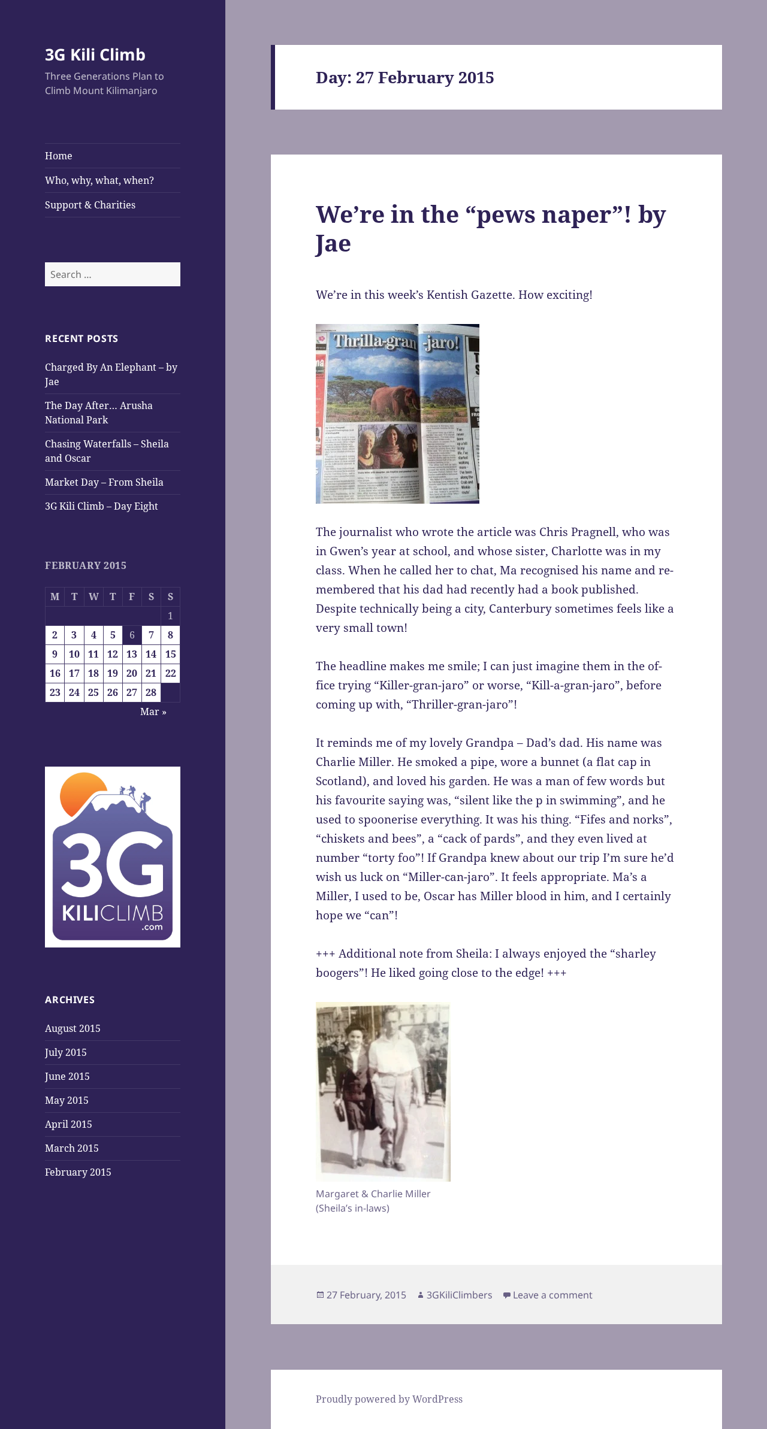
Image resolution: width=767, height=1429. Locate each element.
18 (93, 673)
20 (131, 673)
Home (59, 155)
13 (131, 654)
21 (151, 673)
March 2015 (72, 1148)
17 (74, 673)
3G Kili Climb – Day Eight (101, 506)
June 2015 (67, 1076)
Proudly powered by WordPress (389, 1399)
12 (112, 654)
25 (93, 692)
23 (55, 692)
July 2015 (66, 1052)
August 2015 (73, 1028)
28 (151, 692)
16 (55, 673)
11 (93, 654)
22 (170, 673)
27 (131, 692)
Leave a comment (553, 1294)
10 (74, 654)
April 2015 (68, 1124)
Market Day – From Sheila (104, 482)
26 (112, 692)
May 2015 (67, 1100)
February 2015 (78, 1172)
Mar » (153, 711)
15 (170, 654)
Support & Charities (90, 204)
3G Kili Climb (95, 54)
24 (74, 692)
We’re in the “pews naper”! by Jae (491, 228)
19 (112, 673)
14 (151, 654)
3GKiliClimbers (460, 1294)
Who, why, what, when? (99, 180)
